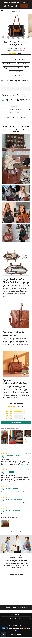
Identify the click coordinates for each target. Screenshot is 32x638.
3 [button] (16, 531)
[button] (13, 53)
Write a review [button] (16, 422)
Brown (8, 60)
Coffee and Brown (16, 68)
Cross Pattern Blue (9, 64)
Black (14, 60)
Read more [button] (24, 464)
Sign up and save (15, 625)
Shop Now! (24, 6)
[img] (5, 453)
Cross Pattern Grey (16, 72)
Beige (6, 68)
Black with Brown (23, 64)
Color (16, 57)
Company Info (15, 614)
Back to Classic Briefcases (17, 607)
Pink (26, 68)
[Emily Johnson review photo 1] (5, 523)
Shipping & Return (16, 109)
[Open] (3, 634)
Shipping (9, 50)
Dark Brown (22, 60)
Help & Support (15, 618)
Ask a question (16, 112)
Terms (15, 622)
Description (16, 106)
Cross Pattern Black (16, 76)
